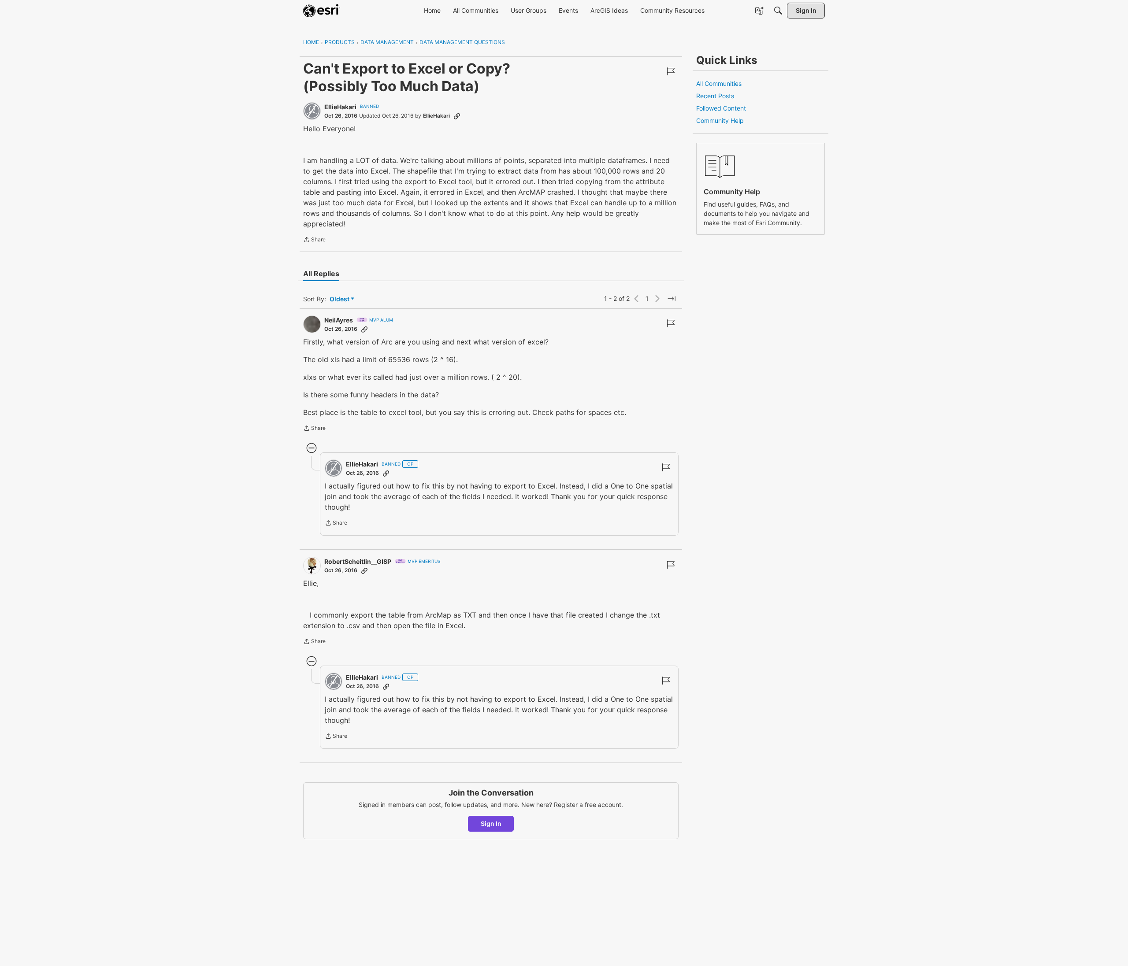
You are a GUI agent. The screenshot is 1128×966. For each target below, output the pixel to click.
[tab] (321, 273)
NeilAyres (338, 320)
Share (314, 240)
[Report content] (671, 71)
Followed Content (721, 108)
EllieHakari (340, 107)
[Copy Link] (457, 116)
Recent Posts (715, 96)
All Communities (719, 83)
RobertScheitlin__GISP (357, 561)
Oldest (340, 299)
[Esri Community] (321, 10)
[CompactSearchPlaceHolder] (778, 11)
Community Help (720, 120)
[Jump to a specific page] (671, 299)
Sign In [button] (491, 823)
